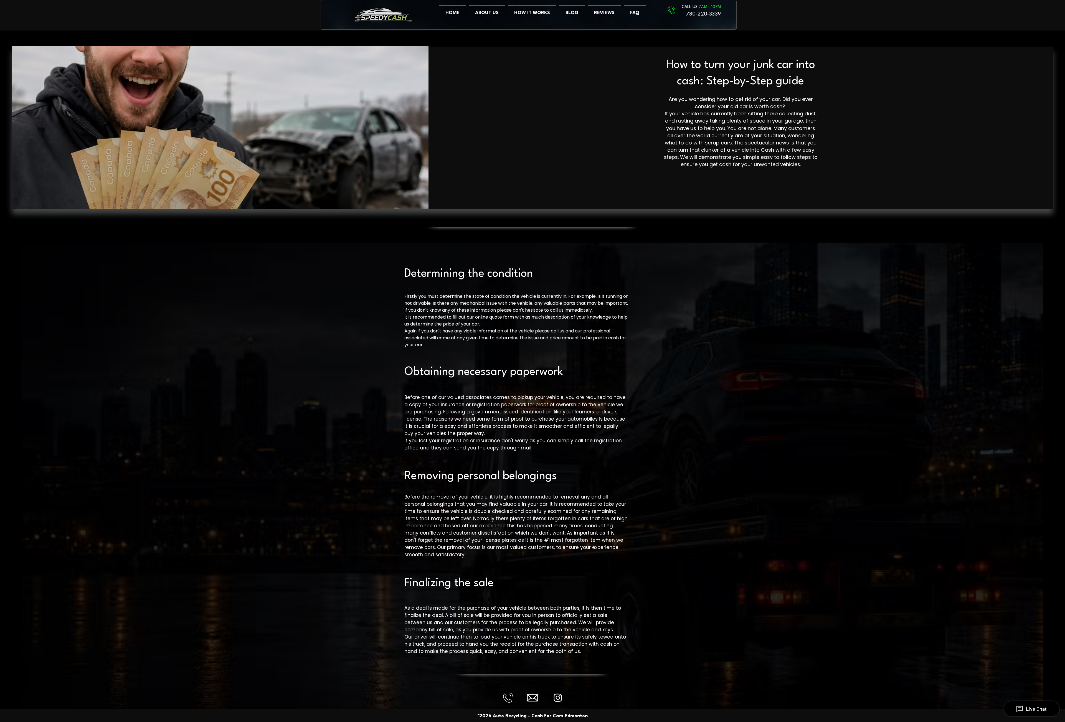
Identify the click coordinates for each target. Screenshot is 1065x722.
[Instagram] (558, 698)
